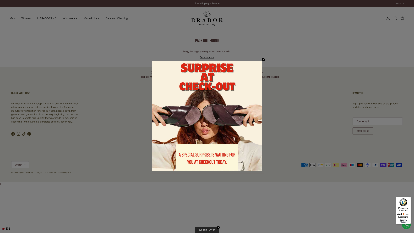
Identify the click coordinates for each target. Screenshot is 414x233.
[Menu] (409, 198)
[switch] (403, 221)
